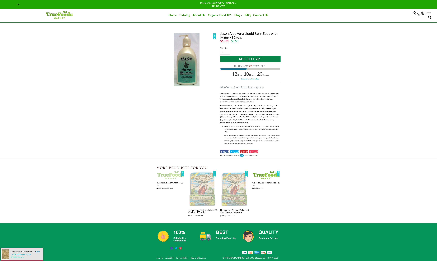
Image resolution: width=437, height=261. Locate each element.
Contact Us (260, 15)
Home (173, 15)
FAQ (248, 15)
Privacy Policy (182, 258)
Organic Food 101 (220, 15)
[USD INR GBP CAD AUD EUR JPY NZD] (428, 12)
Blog (238, 15)
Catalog (184, 15)
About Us (199, 15)
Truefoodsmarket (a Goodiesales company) (248, 258)
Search (159, 258)
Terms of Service (198, 258)
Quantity (223, 48)
